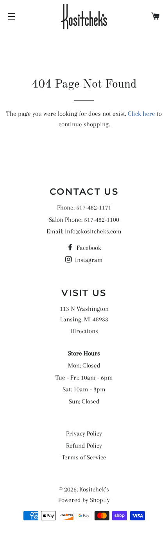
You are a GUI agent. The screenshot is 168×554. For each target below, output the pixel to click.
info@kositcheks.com (93, 231)
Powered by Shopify (84, 500)
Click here (141, 113)
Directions (84, 331)
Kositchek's (94, 489)
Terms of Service (84, 457)
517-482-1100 (101, 219)
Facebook (88, 247)
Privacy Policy (84, 433)
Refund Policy (84, 445)
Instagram (88, 260)
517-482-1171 (93, 207)
